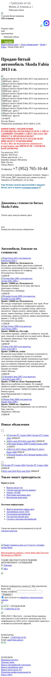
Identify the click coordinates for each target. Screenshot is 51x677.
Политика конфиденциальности (16, 672)
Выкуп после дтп (15, 487)
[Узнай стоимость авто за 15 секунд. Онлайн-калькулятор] (25, 547)
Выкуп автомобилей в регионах (16, 665)
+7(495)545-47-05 (20, 3)
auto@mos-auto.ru (15, 640)
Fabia (3, 47)
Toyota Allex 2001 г (10, 281)
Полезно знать (7, 662)
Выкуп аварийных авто (12, 667)
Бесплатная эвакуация (17, 497)
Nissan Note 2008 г (9, 402)
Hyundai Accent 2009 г (11, 298)
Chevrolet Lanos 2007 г (11, 379)
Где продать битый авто (18, 516)
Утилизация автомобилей (18, 514)
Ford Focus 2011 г (9, 260)
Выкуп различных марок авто (20, 509)
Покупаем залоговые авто (19, 495)
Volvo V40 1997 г (9, 349)
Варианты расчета (9, 660)
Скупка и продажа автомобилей (21, 519)
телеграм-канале (30, 187)
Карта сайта (6, 674)
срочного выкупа (9, 531)
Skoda (42, 44)
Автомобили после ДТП (18, 511)
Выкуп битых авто (9, 44)
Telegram (7, 565)
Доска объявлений (29, 44)
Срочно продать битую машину (21, 490)
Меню (8, 42)
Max (5, 569)
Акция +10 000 (13, 492)
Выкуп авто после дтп (11, 670)
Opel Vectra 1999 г (9, 329)
